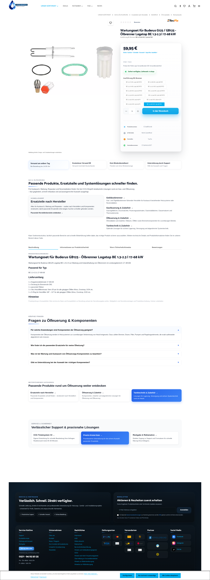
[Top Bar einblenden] (199, 6)
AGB (160, 515)
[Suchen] (175, 6)
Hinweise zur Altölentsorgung (83, 564)
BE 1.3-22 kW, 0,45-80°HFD (156, 86)
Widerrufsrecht (79, 541)
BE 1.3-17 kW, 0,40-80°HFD (134, 82)
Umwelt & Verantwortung (57, 547)
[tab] (43, 248)
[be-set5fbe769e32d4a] (72, 70)
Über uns (52, 535)
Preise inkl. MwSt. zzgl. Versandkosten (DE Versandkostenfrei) (142, 66)
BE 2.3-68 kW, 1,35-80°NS (154, 104)
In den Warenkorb (160, 111)
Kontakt (51, 538)
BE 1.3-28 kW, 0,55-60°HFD (134, 91)
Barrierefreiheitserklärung (82, 547)
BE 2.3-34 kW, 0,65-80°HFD (156, 95)
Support (21, 535)
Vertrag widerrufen (26, 548)
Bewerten (137, 22)
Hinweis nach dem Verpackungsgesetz (86, 556)
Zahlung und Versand (25, 541)
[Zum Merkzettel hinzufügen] (110, 22)
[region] (72, 70)
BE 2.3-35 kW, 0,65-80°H (133, 99)
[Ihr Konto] (189, 6)
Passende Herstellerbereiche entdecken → (47, 213)
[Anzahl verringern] (126, 111)
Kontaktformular (24, 538)
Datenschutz (78, 544)
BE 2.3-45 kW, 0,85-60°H (154, 99)
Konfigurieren (127, 575)
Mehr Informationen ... (91, 574)
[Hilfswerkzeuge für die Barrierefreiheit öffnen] (180, 6)
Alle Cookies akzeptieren (170, 575)
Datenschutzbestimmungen (133, 515)
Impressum (77, 535)
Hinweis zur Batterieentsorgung (84, 561)
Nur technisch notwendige (147, 575)
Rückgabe (22, 544)
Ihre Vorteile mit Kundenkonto (58, 544)
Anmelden (184, 509)
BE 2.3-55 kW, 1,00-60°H (133, 104)
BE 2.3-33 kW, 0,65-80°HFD (134, 95)
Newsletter (52, 550)
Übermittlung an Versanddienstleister (86, 558)
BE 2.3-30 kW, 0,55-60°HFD (156, 91)
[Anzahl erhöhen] (138, 111)
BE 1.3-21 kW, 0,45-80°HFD (134, 86)
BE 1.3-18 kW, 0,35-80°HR (155, 82)
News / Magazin (54, 541)
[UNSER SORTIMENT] (50, 6)
